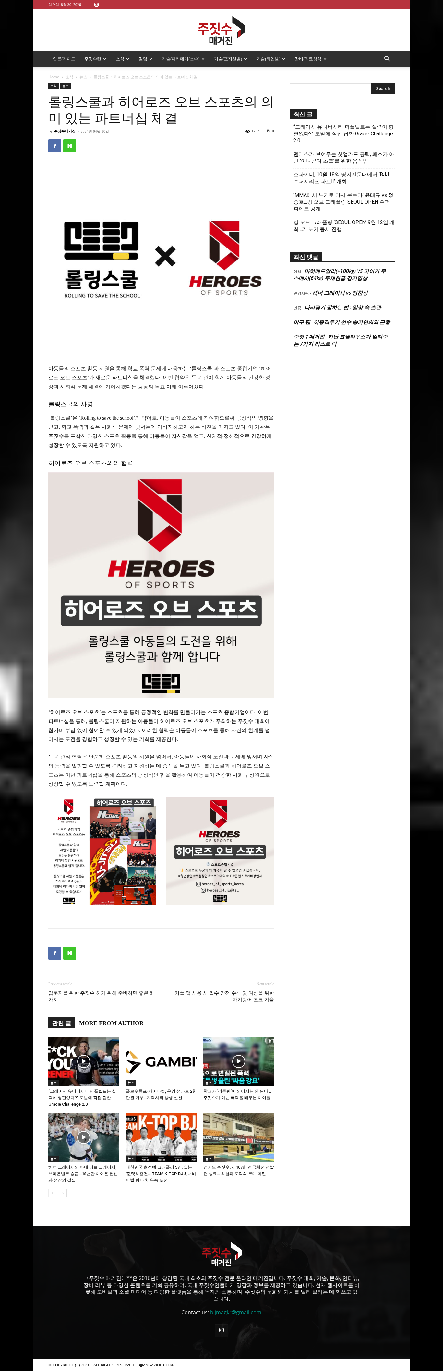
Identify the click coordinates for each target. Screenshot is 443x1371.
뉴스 (83, 77)
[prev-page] (52, 1193)
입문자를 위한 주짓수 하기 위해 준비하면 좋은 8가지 (100, 996)
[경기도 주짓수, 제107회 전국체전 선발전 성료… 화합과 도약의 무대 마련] (238, 1137)
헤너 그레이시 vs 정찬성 (340, 292)
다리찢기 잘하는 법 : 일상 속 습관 (343, 307)
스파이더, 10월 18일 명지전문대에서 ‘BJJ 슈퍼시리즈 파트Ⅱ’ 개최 (341, 177)
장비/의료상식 (308, 59)
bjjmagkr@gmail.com (235, 1312)
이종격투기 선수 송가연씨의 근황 (352, 321)
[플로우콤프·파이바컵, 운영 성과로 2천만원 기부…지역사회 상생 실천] (161, 1061)
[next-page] (63, 1193)
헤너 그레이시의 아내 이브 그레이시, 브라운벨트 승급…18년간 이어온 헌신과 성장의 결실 (83, 1174)
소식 (120, 59)
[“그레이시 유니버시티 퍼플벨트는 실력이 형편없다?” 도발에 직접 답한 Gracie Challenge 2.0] (83, 1061)
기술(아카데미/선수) (180, 59)
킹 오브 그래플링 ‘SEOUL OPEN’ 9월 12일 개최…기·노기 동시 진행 (344, 225)
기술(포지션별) (228, 59)
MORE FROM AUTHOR (111, 1023)
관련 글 (61, 1023)
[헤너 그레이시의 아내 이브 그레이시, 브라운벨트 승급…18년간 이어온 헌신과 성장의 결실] (83, 1137)
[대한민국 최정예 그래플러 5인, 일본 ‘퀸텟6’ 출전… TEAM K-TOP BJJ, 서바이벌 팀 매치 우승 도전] (161, 1137)
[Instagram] (96, 4)
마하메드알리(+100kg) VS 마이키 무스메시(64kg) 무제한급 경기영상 (339, 274)
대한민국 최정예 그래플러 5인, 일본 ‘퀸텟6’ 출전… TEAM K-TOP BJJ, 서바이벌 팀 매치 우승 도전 (161, 1174)
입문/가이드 (64, 59)
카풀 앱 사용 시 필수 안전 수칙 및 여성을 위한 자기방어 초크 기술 (224, 996)
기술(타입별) (268, 59)
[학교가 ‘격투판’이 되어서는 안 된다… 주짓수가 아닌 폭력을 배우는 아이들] (238, 1061)
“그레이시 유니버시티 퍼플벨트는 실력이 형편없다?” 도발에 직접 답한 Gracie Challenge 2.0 (82, 1098)
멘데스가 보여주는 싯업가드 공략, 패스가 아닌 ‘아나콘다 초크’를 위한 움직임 (343, 157)
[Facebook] (54, 145)
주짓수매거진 (65, 131)
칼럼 (143, 59)
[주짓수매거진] (221, 30)
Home (53, 77)
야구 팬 (301, 321)
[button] (387, 59)
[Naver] (69, 145)
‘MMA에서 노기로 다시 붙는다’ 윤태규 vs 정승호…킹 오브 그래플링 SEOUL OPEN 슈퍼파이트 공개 (343, 202)
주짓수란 (92, 59)
